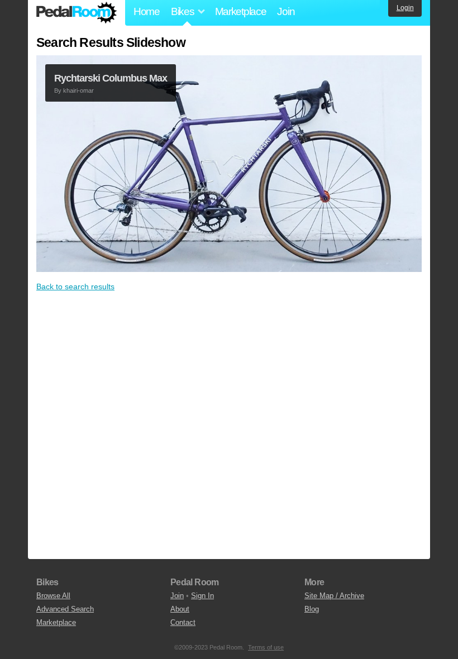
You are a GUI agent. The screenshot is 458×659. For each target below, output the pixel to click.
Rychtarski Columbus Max (110, 78)
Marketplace (240, 11)
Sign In (202, 595)
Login (405, 8)
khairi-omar (78, 90)
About (179, 609)
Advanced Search (65, 609)
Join (285, 11)
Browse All (53, 595)
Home (146, 11)
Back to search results (75, 286)
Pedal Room (76, 13)
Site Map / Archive (334, 595)
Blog (311, 609)
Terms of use (266, 647)
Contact (182, 622)
